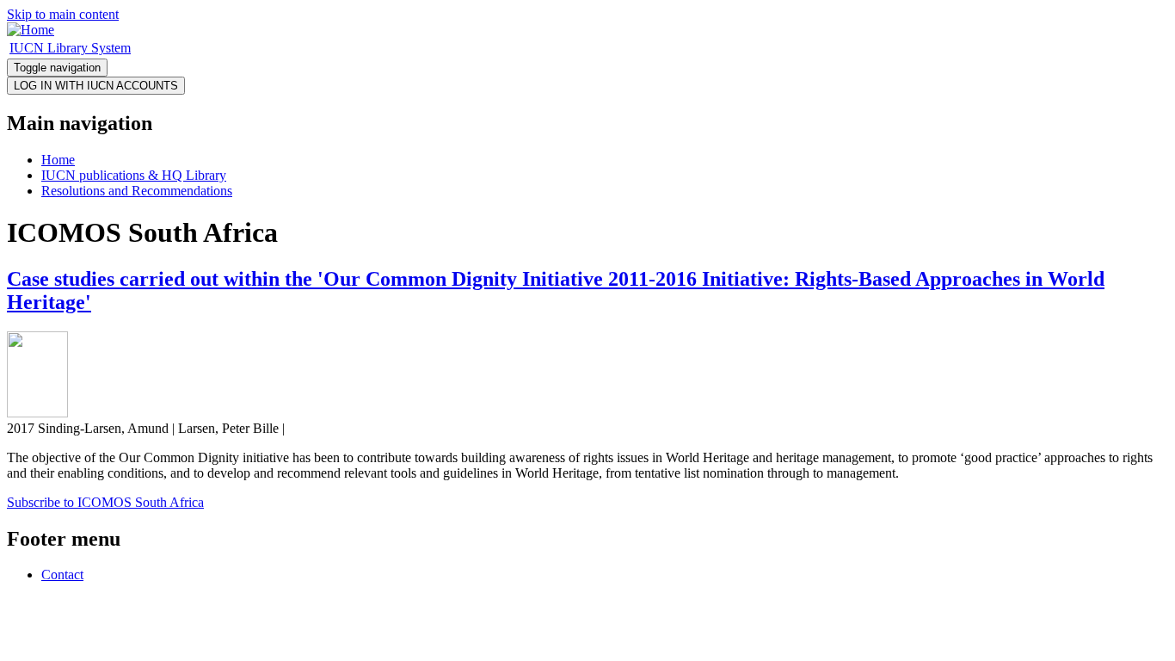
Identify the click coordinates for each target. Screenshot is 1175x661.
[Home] (30, 29)
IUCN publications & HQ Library (133, 175)
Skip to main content (63, 14)
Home (58, 159)
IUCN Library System (70, 47)
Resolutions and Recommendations (136, 190)
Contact (62, 574)
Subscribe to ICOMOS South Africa (105, 502)
